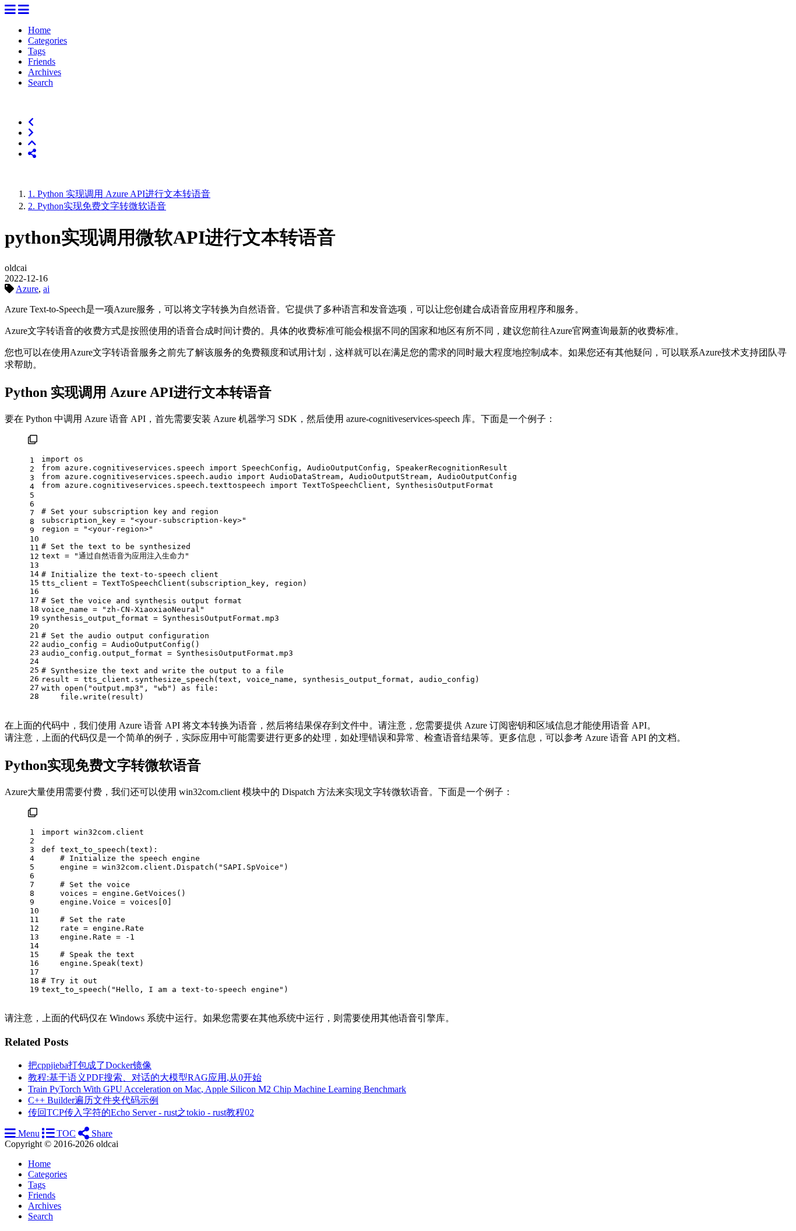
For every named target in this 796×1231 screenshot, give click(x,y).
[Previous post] (31, 122)
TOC (65, 1133)
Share (100, 1133)
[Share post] (32, 154)
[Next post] (31, 133)
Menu (28, 1133)
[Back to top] (32, 143)
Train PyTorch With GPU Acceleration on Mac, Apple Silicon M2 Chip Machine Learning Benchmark (217, 1089)
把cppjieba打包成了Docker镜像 (90, 1065)
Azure (27, 289)
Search (40, 82)
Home (39, 30)
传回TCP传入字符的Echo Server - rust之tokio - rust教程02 (141, 1112)
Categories (47, 40)
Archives (44, 72)
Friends (41, 61)
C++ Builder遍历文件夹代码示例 (93, 1100)
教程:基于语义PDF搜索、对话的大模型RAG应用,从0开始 (145, 1077)
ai (46, 289)
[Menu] (10, 10)
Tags (36, 51)
